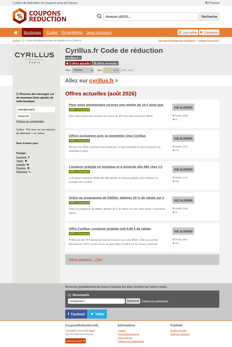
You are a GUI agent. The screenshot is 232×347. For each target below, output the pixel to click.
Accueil (16, 40)
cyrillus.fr (72, 57)
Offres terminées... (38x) (85, 259)
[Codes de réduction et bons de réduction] (39, 23)
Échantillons (72, 32)
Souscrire (23, 116)
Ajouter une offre (178, 330)
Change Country (74, 341)
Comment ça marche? (208, 40)
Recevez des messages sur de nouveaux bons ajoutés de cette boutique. (35, 97)
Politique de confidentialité (30, 121)
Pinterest (21, 168)
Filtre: (68, 70)
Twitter (19, 161)
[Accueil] (15, 32)
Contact (121, 330)
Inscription (189, 32)
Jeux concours (99, 32)
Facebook (21, 157)
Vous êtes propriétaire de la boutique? (177, 40)
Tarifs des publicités (180, 334)
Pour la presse (125, 338)
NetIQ (92, 330)
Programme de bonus (128, 334)
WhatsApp (21, 171)
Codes (52, 32)
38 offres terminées (105, 63)
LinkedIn (20, 164)
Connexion (210, 32)
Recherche (209, 16)
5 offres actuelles (80, 63)
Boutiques (32, 32)
